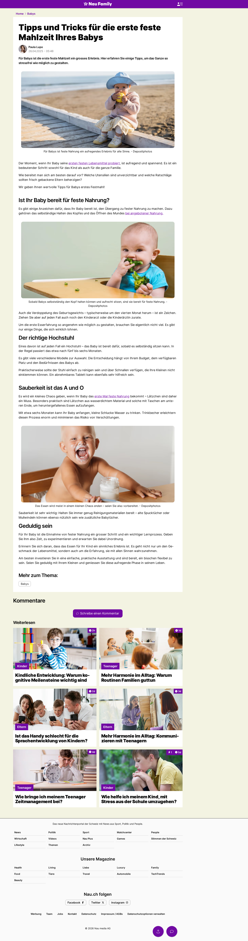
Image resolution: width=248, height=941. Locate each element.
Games (121, 838)
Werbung (36, 913)
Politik (52, 832)
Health (18, 867)
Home (20, 13)
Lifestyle (19, 844)
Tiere (51, 873)
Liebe (86, 867)
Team (49, 913)
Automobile (124, 873)
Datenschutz (88, 913)
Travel (86, 873)
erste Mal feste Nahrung (111, 396)
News (17, 832)
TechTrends (158, 873)
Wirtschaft (20, 838)
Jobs (60, 913)
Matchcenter (124, 832)
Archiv (86, 844)
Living (52, 867)
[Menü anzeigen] (180, 4)
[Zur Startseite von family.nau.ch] (98, 4)
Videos (52, 838)
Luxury (121, 867)
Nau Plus (88, 838)
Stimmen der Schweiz (163, 838)
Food (17, 873)
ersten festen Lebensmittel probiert (94, 163)
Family (155, 867)
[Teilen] (158, 931)
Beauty (18, 880)
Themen (53, 844)
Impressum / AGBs (112, 913)
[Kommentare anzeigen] (171, 931)
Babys (31, 13)
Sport (86, 832)
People (155, 832)
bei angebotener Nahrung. (144, 213)
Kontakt (72, 913)
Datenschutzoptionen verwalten (146, 913)
